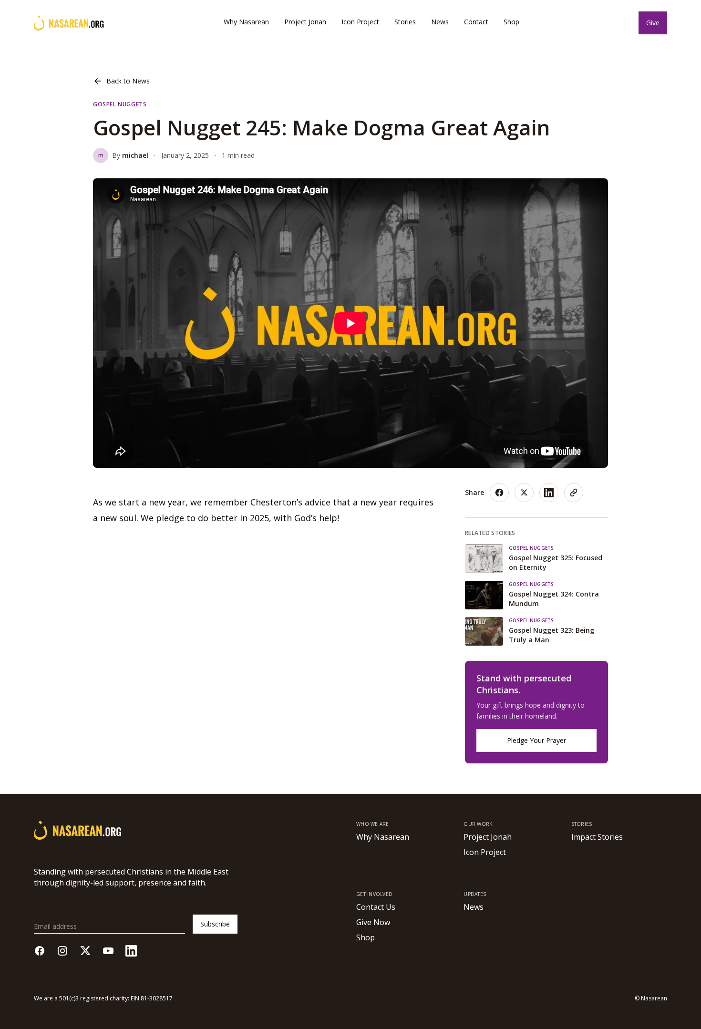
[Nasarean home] (69, 23)
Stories (405, 21)
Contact (476, 21)
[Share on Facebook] (499, 492)
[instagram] (62, 951)
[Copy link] (573, 492)
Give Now (373, 922)
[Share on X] (524, 492)
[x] (85, 951)
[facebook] (39, 951)
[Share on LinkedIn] (548, 492)
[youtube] (108, 951)
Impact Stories (597, 837)
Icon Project (360, 21)
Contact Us (375, 907)
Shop (511, 21)
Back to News (128, 80)
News (440, 21)
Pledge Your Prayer (536, 740)
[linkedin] (131, 951)
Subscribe (215, 923)
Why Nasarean (246, 21)
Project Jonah (305, 21)
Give (653, 22)
